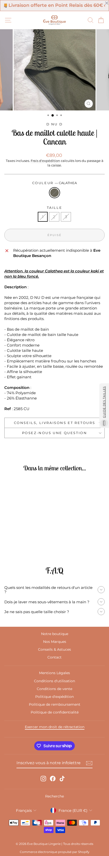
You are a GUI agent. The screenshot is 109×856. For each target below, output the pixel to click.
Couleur (54, 183)
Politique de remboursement (54, 704)
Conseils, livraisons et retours (54, 423)
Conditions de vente (54, 689)
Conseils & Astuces (54, 649)
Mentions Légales (54, 673)
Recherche (54, 796)
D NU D (54, 124)
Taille (54, 208)
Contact (54, 657)
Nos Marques (54, 641)
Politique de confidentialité (55, 712)
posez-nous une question (54, 433)
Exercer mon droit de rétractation (54, 727)
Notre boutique (54, 634)
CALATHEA (54, 193)
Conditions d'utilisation (54, 681)
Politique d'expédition (54, 696)
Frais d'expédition (45, 161)
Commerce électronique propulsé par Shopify (54, 852)
